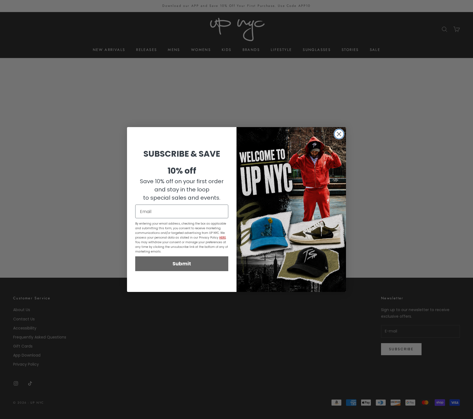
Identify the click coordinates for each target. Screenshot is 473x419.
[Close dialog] (339, 134)
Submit (181, 263)
